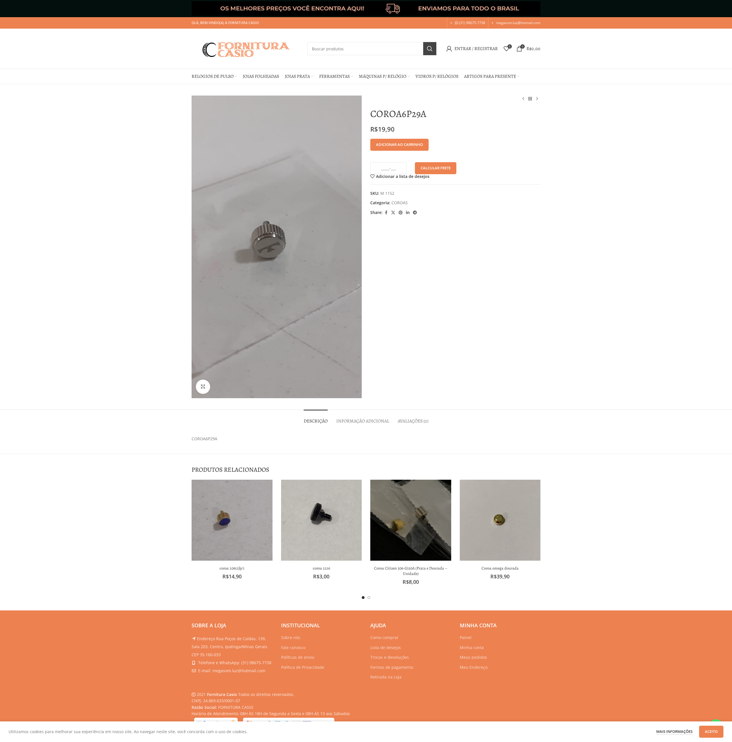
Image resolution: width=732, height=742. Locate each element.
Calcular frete (436, 167)
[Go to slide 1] (363, 597)
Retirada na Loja (385, 677)
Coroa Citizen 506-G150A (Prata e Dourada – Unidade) (410, 571)
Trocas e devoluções (389, 657)
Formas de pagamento (391, 667)
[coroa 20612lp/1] (232, 520)
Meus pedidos (473, 657)
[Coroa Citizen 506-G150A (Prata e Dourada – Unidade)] (410, 520)
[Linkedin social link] (407, 213)
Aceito (711, 731)
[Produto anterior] (523, 99)
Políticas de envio (297, 657)
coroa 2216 (321, 568)
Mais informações (674, 731)
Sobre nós (290, 637)
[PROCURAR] (429, 48)
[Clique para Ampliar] (203, 387)
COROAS (399, 202)
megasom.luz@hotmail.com (518, 22)
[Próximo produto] (537, 99)
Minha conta (472, 647)
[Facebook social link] (386, 213)
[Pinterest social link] (400, 213)
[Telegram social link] (415, 213)
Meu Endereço (474, 667)
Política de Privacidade (302, 667)
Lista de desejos (385, 647)
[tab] (316, 418)
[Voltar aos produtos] (530, 99)
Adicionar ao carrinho (399, 144)
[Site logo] (247, 48)
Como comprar (384, 637)
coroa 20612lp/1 (232, 568)
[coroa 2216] (321, 520)
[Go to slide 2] (368, 597)
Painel (466, 637)
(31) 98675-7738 (471, 22)
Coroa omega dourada (500, 568)
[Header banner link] (366, 8)
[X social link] (393, 213)
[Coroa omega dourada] (500, 520)
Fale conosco (293, 647)
